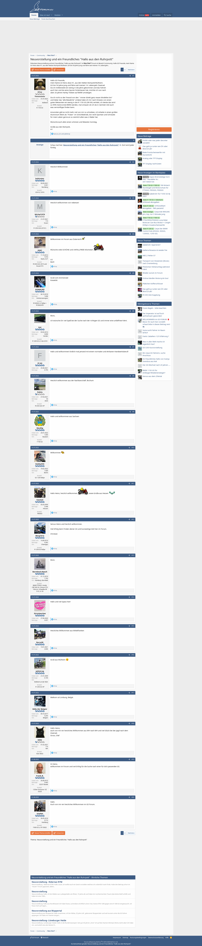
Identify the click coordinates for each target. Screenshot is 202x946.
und (62, 134)
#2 (133, 162)
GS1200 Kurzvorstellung (152, 347)
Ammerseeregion (42, 298)
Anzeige (39, 144)
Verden (45, 336)
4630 (46, 401)
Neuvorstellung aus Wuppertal (47, 910)
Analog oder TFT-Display (152, 158)
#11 (133, 483)
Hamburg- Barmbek (41, 580)
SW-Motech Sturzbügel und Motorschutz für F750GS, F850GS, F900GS (156, 187)
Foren (33, 15)
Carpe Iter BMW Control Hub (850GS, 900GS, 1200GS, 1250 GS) (155, 231)
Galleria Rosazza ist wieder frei (155, 250)
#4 (133, 234)
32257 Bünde (43, 784)
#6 (133, 311)
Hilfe (166, 937)
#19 (133, 759)
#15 (133, 626)
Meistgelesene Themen (149, 303)
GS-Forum (35, 937)
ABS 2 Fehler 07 (149, 255)
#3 (133, 198)
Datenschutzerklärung (156, 937)
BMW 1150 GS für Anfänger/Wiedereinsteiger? (154, 371)
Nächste (131, 70)
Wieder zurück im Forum (153, 273)
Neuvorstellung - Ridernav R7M (47, 882)
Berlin (46, 473)
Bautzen (45, 437)
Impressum (117, 937)
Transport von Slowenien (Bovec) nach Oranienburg (156, 262)
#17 (133, 693)
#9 (133, 412)
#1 (133, 76)
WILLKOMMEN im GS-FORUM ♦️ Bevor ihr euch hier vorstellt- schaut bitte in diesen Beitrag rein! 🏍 (156, 323)
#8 (133, 376)
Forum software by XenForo (101, 942)
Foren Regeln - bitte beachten (154, 308)
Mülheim (45, 103)
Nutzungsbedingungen (138, 937)
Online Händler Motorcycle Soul (155, 278)
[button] (51, 15)
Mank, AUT (44, 259)
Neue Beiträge (35, 19)
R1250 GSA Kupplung (151, 295)
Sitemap (125, 937)
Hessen (45, 509)
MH (47, 749)
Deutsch (45, 937)
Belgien (45, 718)
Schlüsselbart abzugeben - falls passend (154, 207)
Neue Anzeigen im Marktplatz (151, 172)
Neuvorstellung (39, 891)
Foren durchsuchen (48, 19)
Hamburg (45, 822)
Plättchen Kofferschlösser (153, 283)
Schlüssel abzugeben (153, 201)
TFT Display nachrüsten (152, 163)
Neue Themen (144, 240)
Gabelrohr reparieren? (152, 245)
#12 (133, 519)
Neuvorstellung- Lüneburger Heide (49, 920)
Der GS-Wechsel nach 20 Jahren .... (156, 365)
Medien (57, 15)
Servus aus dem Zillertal (152, 376)
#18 (133, 723)
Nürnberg (45, 187)
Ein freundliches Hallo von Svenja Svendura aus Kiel (156, 360)
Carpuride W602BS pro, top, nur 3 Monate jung (156, 212)
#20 (133, 797)
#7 (133, 347)
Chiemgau (44, 544)
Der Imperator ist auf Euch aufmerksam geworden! (153, 314)
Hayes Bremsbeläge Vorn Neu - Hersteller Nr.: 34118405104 (156, 179)
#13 (133, 555)
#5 (133, 273)
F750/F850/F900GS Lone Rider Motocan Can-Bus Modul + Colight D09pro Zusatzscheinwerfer (156, 221)
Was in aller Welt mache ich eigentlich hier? (154, 342)
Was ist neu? (45, 15)
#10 (133, 448)
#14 (133, 597)
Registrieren (154, 129)
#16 (133, 655)
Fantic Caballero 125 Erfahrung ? (156, 336)
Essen (46, 223)
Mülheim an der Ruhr (41, 682)
